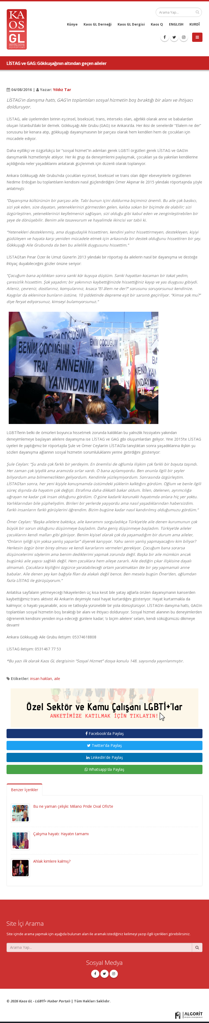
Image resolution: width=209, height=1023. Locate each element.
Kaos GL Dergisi (131, 24)
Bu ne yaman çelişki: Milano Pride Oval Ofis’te (73, 806)
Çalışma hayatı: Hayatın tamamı (61, 833)
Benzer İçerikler (24, 789)
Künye (72, 24)
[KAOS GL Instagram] (184, 37)
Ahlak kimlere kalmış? (51, 861)
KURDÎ (194, 24)
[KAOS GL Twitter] (174, 37)
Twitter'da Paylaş (106, 745)
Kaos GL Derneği (98, 24)
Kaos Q (157, 24)
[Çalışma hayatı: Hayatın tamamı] (20, 840)
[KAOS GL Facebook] (165, 37)
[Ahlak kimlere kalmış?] (20, 867)
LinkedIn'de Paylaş (106, 757)
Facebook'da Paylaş (106, 733)
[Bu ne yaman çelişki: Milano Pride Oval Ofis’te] (20, 812)
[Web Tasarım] (188, 1014)
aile (57, 678)
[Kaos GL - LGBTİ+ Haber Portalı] (19, 29)
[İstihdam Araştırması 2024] (104, 705)
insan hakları (41, 678)
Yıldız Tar (62, 89)
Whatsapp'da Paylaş (106, 769)
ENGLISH (176, 24)
